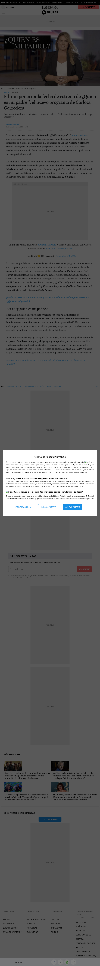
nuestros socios (38, 462)
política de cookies (67, 472)
